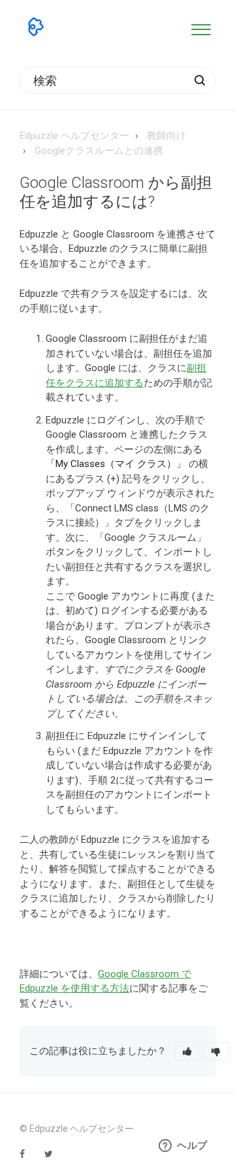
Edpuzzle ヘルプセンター (74, 136)
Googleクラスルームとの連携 (99, 151)
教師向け (166, 136)
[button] (200, 27)
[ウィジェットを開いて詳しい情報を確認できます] (183, 1146)
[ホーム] (36, 26)
